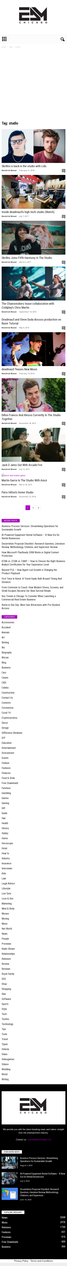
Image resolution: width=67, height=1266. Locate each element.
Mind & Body (8, 908)
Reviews (6, 968)
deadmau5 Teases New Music (19, 369)
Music (5, 923)
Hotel (4, 848)
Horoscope (7, 843)
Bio (3, 647)
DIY (3, 737)
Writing (5, 1079)
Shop (4, 983)
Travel (5, 1039)
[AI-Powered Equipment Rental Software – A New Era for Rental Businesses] (10, 1178)
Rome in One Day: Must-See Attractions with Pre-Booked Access (31, 606)
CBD (4, 682)
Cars (4, 672)
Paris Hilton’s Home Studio (18, 492)
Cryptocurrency (9, 717)
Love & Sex (7, 898)
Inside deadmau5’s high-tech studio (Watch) (28, 212)
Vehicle (5, 1049)
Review (5, 963)
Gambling (6, 793)
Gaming (5, 803)
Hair (4, 818)
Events (5, 758)
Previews (6, 943)
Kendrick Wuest (9, 170)
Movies (5, 913)
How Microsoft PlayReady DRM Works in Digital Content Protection (30, 554)
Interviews (7, 868)
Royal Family (8, 973)
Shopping (6, 988)
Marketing (7, 903)
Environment (8, 752)
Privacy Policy (21, 1261)
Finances (6, 773)
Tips (4, 1029)
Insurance (6, 863)
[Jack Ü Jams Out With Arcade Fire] (33, 445)
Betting (5, 642)
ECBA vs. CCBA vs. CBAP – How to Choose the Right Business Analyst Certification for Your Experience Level (33, 563)
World (4, 1074)
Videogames (8, 1059)
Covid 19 (6, 712)
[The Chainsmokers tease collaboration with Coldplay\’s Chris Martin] (33, 283)
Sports (5, 1004)
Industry (6, 858)
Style (4, 1009)
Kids (4, 873)
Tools (4, 1034)
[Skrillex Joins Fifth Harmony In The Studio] (33, 238)
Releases (6, 958)
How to (5, 853)
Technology (7, 1024)
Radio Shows (8, 948)
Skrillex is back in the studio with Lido (24, 166)
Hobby (5, 833)
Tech (4, 1014)
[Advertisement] (33, 85)
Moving (5, 918)
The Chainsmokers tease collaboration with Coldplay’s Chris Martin (28, 305)
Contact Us (7, 697)
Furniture (6, 788)
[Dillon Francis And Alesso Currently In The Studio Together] (33, 395)
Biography (7, 652)
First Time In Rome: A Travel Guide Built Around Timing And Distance (32, 580)
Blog (4, 662)
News (4, 933)
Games (5, 798)
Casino (5, 677)
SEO (4, 978)
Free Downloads (10, 783)
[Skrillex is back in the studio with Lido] (33, 146)
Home (4, 47)
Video (4, 1054)
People (5, 938)
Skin (4, 994)
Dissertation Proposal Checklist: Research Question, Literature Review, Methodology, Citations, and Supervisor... (39, 1192)
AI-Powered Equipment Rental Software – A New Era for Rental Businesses (31, 536)
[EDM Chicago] (33, 17)
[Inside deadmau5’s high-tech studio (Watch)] (33, 192)
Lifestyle (6, 888)
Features (6, 768)
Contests (6, 702)
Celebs (5, 687)
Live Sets (6, 893)
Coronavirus (7, 707)
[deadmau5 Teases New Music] (33, 349)
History (5, 828)
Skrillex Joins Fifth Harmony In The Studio (27, 258)
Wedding (6, 1069)
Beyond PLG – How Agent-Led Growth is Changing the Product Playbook (29, 571)
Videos (5, 1064)
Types (5, 1044)
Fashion (5, 763)
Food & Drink (8, 778)
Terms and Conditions (41, 1261)
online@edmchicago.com (39, 1139)
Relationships (8, 953)
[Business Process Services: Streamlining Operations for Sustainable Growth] (10, 1163)
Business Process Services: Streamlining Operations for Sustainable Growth (30, 528)
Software (6, 999)
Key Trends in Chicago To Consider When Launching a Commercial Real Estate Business (29, 598)
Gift (3, 808)
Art (3, 637)
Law (4, 878)
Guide (4, 813)
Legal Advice (8, 883)
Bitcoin (5, 657)
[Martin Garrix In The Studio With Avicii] (33, 475)
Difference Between (12, 732)
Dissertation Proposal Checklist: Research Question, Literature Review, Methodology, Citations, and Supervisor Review (33, 545)
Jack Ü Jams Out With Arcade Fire (22, 465)
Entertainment (9, 747)
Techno (5, 1019)
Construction (8, 692)
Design (5, 727)
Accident (6, 627)
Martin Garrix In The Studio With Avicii (24, 480)
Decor (5, 722)
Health (5, 823)
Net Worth (7, 928)
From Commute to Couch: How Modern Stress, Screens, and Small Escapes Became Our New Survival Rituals (32, 589)
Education (7, 742)
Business (6, 667)
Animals (5, 632)
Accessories (8, 622)
